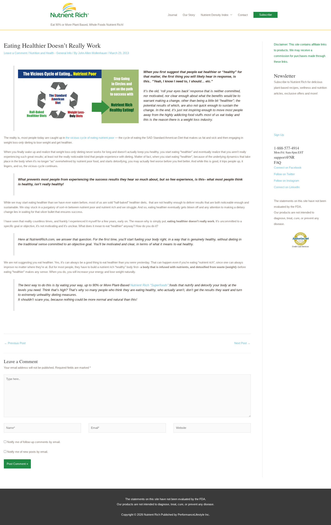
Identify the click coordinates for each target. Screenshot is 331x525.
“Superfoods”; (160, 285)
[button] (265, 15)
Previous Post (14, 343)
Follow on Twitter (284, 174)
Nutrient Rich (139, 285)
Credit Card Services (300, 247)
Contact (243, 14)
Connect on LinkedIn (287, 187)
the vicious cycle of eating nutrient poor (90, 137)
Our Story (189, 14)
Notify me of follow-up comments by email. (33, 442)
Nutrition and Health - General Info (50, 53)
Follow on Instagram (286, 180)
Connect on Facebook (288, 167)
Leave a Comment (15, 53)
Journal (172, 14)
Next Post (242, 343)
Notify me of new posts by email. (27, 451)
